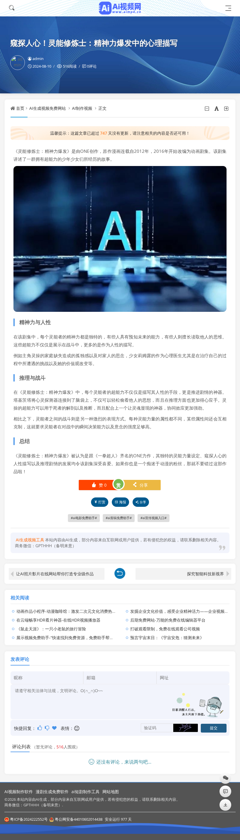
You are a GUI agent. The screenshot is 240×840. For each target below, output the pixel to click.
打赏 (101, 501)
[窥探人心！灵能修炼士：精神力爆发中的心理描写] (120, 238)
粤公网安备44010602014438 (78, 819)
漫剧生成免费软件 (52, 791)
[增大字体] (226, 108)
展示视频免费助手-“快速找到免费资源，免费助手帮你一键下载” (73, 637)
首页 (20, 108)
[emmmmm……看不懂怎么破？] (47, 727)
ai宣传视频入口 (153, 518)
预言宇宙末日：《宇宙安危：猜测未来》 (167, 637)
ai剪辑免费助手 (119, 518)
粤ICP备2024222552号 (29, 819)
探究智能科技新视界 (205, 573)
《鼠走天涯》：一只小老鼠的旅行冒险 (51, 629)
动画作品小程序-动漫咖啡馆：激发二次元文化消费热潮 (66, 611)
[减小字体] (207, 108)
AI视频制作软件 (18, 791)
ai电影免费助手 (84, 518)
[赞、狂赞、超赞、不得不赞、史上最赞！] (55, 727)
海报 (122, 501)
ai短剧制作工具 (85, 791)
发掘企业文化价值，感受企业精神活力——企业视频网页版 (183, 611)
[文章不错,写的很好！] (40, 727)
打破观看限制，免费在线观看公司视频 (165, 629)
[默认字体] (217, 108)
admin (38, 58)
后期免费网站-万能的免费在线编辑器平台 (167, 620)
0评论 (92, 66)
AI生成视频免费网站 (47, 108)
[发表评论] (225, 791)
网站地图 (110, 791)
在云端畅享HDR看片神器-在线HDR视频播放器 (58, 620)
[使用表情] (77, 728)
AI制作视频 (82, 108)
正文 (102, 108)
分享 (140, 485)
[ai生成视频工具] (120, 8)
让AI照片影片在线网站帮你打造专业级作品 (55, 573)
